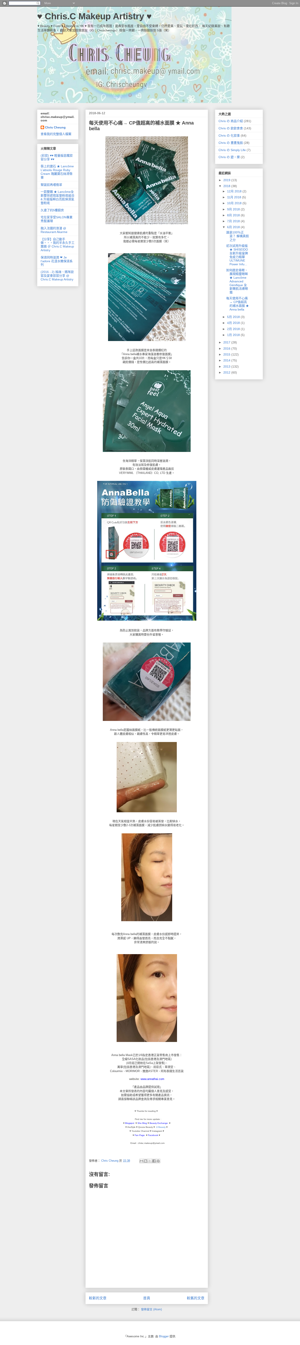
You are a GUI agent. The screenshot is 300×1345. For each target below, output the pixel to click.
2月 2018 (234, 329)
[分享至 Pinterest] (158, 1161)
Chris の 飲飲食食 (231, 128)
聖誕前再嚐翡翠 (51, 184)
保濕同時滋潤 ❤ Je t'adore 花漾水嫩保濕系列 (57, 261)
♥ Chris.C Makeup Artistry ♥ (94, 16)
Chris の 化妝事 (229, 135)
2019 (227, 180)
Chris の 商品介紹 (231, 121)
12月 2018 (234, 191)
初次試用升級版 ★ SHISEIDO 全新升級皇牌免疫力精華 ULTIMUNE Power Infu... (237, 255)
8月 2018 (234, 215)
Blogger (164, 1336)
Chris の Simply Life (232, 150)
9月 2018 (234, 209)
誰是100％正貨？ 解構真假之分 (237, 236)
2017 (227, 342)
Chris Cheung (55, 127)
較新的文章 (98, 1298)
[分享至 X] (150, 1161)
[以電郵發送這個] (141, 1161)
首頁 (146, 1298)
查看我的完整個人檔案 (56, 134)
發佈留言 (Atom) (151, 1309)
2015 (227, 354)
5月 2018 (234, 317)
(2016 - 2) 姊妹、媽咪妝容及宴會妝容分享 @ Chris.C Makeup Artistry (57, 275)
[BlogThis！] (145, 1161)
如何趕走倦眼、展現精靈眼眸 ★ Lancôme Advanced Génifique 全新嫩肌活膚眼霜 (237, 281)
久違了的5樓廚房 (52, 210)
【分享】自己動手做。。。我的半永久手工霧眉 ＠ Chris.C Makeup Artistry (57, 244)
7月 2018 (234, 221)
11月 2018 (234, 197)
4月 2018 (234, 323)
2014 (227, 360)
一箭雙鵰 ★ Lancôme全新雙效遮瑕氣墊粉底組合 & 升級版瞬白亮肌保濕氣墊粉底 (57, 197)
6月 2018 (234, 227)
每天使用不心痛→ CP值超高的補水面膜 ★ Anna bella (237, 303)
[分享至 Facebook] (154, 1161)
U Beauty (161, 1127)
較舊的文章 (195, 1298)
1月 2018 (234, 335)
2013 (227, 366)
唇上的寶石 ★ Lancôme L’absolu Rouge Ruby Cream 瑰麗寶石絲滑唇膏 (57, 171)
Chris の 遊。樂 (229, 157)
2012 (227, 372)
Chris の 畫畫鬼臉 (231, 142)
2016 (227, 348)
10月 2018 (234, 203)
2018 (227, 186)
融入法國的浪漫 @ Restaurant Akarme (54, 230)
